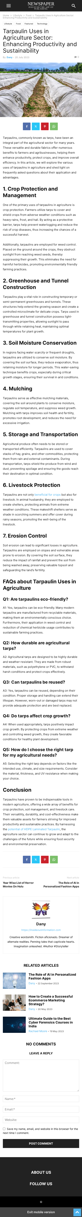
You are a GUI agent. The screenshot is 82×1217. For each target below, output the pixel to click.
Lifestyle (17, 15)
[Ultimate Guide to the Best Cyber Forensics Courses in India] (14, 1025)
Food (28, 15)
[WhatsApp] (54, 126)
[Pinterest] (45, 126)
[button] (8, 5)
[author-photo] (41, 918)
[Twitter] (36, 126)
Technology (42, 23)
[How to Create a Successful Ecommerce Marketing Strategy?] (14, 1003)
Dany (9, 57)
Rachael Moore (38, 1031)
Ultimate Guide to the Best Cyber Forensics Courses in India (51, 1022)
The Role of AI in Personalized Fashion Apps (61, 884)
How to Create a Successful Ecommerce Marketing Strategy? (51, 1000)
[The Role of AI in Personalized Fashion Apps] (14, 981)
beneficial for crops (48, 494)
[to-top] (77, 1211)
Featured (29, 23)
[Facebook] (27, 126)
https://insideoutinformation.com (41, 929)
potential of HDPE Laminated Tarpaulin (34, 829)
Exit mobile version (41, 1212)
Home (6, 15)
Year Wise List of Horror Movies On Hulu (18, 884)
